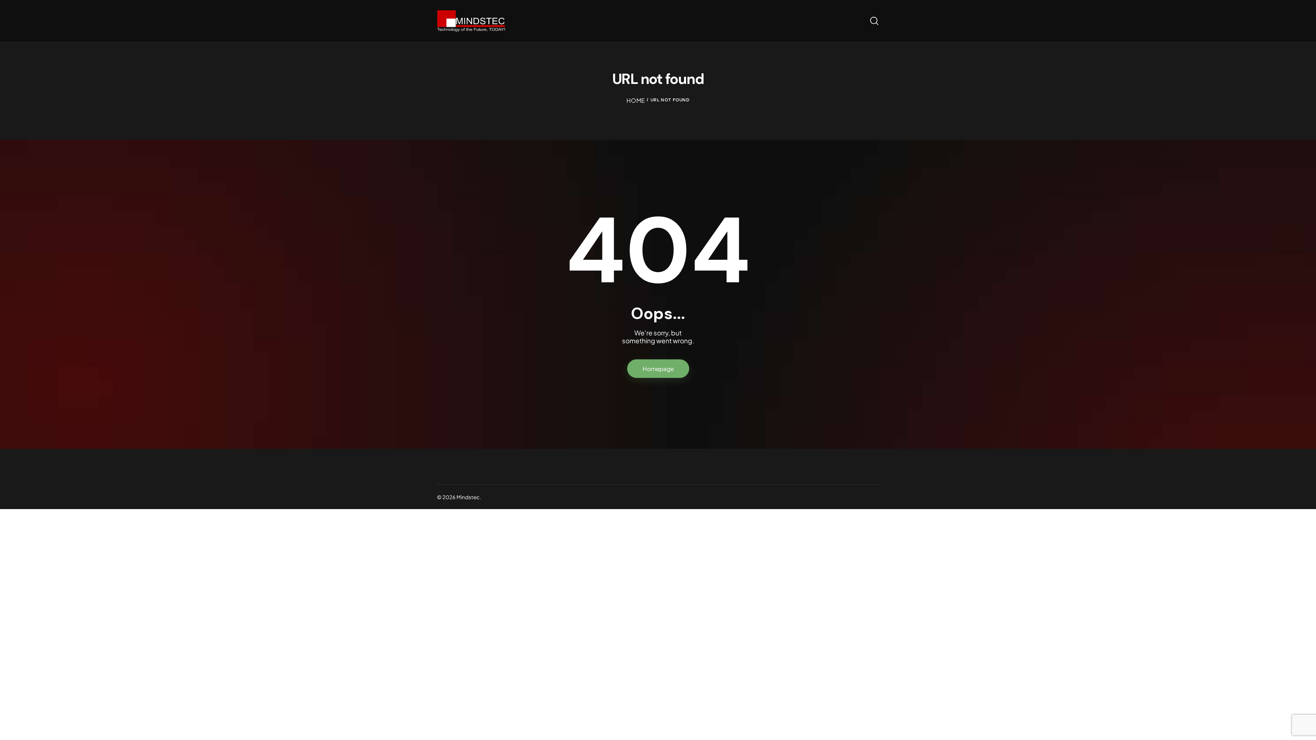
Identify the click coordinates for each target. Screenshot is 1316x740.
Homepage (658, 368)
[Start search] (874, 21)
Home (635, 100)
